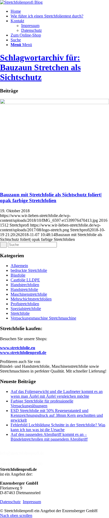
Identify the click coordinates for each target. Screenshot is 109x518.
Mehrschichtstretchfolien (31, 299)
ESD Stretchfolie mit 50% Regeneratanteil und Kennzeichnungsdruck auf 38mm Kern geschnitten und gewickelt (57, 415)
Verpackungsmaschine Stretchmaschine (43, 318)
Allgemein (19, 265)
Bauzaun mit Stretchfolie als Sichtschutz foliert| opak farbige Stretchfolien (51, 197)
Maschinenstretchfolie (29, 294)
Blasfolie (18, 275)
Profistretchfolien (25, 304)
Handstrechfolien (25, 284)
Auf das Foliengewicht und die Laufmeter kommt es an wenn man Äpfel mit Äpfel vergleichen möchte (57, 394)
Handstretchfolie (24, 289)
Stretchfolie (20, 313)
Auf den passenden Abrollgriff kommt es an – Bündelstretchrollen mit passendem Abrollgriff (49, 436)
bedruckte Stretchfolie (29, 270)
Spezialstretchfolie (26, 308)
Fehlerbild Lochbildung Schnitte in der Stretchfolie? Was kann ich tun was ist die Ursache (58, 427)
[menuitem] (60, 11)
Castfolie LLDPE (25, 280)
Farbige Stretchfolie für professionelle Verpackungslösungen (42, 403)
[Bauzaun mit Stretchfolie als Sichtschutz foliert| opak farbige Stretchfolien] (54, 102)
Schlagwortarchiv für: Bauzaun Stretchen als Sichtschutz (40, 67)
